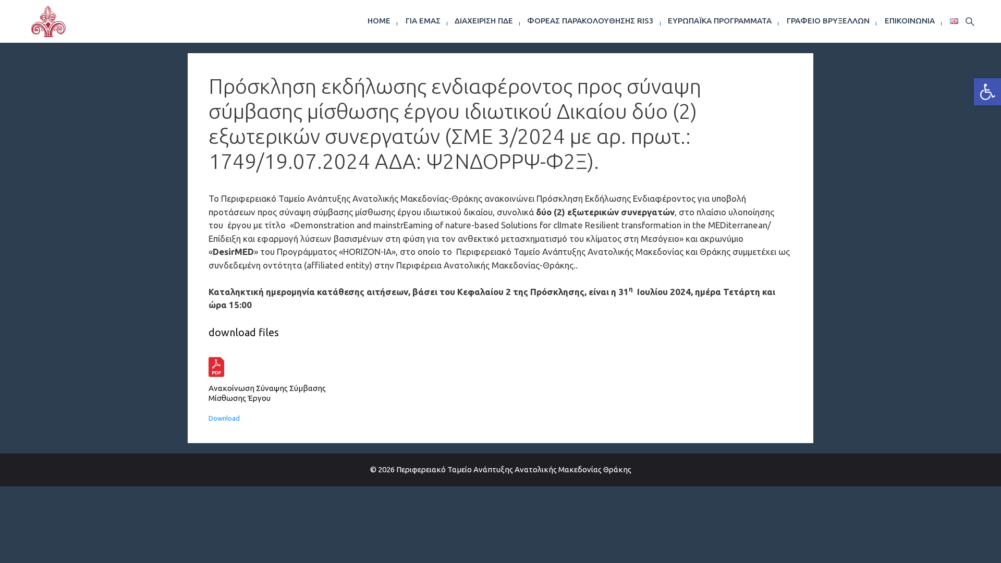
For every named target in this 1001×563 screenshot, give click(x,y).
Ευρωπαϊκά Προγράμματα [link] (720, 20)
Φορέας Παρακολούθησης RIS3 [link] (590, 20)
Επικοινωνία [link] (910, 20)
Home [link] (379, 20)
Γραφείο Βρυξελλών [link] (828, 20)
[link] (987, 91)
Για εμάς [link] (423, 20)
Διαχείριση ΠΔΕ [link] (484, 20)
